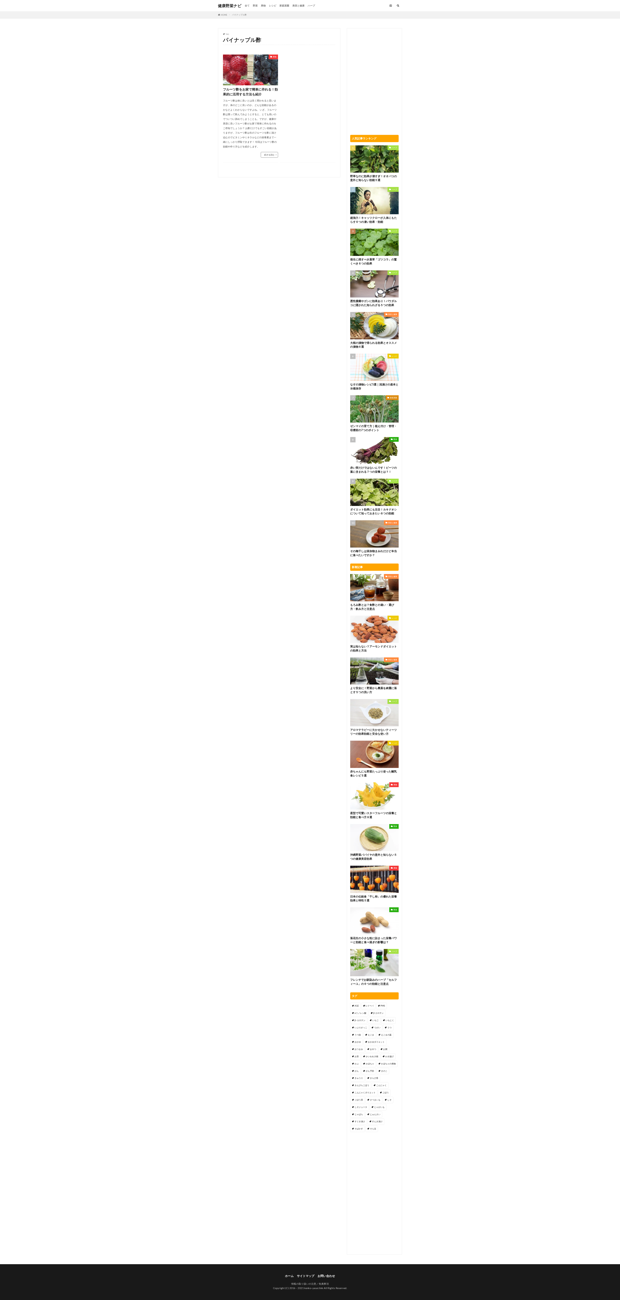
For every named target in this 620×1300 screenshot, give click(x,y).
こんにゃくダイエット (365, 1092)
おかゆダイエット (376, 1042)
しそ (389, 1099)
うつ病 (358, 1034)
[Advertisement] (308, 77)
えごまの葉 (386, 1034)
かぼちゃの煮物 (388, 1063)
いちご (375, 1020)
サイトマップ (305, 1276)
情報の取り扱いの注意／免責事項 (310, 1283)
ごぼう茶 (359, 1099)
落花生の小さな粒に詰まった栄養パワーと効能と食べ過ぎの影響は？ (373, 940)
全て (247, 5)
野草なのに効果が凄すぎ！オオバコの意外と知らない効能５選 (373, 178)
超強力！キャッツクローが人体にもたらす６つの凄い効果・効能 (373, 219)
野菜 (255, 5)
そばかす (359, 1128)
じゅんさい (375, 1114)
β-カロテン (378, 1013)
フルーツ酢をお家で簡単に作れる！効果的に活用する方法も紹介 (250, 91)
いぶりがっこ (361, 1027)
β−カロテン (360, 1020)
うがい (377, 1027)
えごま (371, 1034)
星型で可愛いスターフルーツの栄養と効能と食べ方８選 (373, 815)
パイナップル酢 (239, 14)
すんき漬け (377, 1121)
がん (357, 1071)
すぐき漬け (360, 1121)
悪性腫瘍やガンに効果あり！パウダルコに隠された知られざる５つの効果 (373, 303)
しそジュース (361, 1107)
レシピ (272, 5)
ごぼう (385, 1092)
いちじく (390, 1020)
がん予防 (370, 1071)
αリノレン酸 (360, 1013)
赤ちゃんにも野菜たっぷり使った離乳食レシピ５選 (373, 773)
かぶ (357, 1063)
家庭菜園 (284, 5)
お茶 (357, 1056)
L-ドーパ (370, 1005)
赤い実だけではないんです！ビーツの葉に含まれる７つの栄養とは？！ (373, 469)
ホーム (289, 1276)
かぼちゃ (370, 1063)
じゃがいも (379, 1107)
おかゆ (358, 1042)
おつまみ (359, 1049)
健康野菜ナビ (230, 6)
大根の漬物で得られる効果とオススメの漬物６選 (373, 344)
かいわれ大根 (372, 1056)
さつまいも (375, 1099)
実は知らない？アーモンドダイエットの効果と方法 (373, 648)
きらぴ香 (374, 1078)
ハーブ (311, 5)
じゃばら (359, 1114)
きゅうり (359, 1078)
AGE (357, 1005)
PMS (383, 1005)
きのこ (384, 1071)
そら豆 (373, 1128)
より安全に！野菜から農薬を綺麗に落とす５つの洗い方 (373, 690)
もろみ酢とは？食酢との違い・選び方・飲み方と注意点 (372, 606)
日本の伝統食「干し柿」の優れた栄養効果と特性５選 (373, 898)
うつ (389, 1027)
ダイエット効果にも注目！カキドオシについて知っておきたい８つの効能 (373, 511)
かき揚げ (389, 1056)
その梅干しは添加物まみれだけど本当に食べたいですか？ (373, 553)
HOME (224, 15)
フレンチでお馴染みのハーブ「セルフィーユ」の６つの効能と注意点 (373, 981)
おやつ (373, 1049)
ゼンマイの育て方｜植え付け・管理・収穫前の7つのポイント (373, 428)
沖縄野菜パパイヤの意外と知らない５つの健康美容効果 (373, 856)
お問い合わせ (326, 1276)
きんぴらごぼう (362, 1085)
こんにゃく (381, 1085)
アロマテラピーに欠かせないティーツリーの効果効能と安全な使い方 (373, 732)
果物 (263, 5)
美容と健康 (298, 5)
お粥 (385, 1049)
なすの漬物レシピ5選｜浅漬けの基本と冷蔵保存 (374, 386)
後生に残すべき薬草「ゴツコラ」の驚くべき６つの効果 (373, 261)
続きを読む (269, 154)
